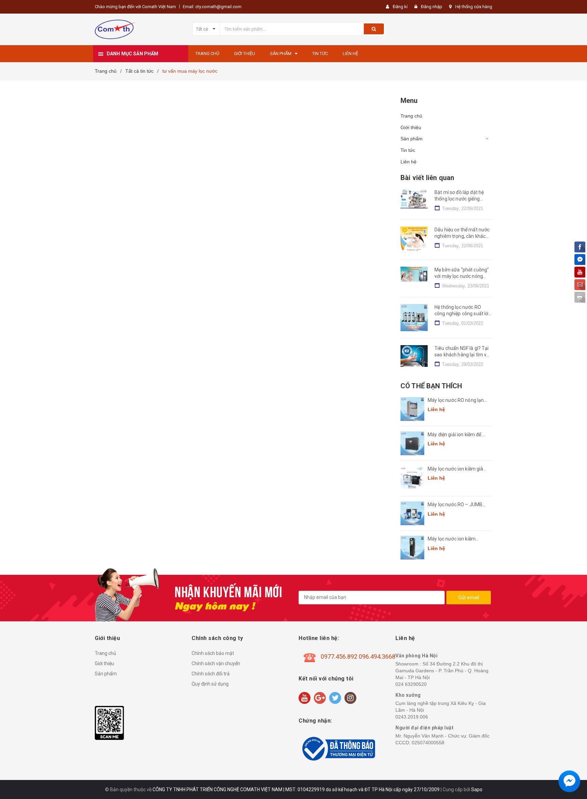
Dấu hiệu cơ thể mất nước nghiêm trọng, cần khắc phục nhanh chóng (462, 236)
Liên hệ (408, 161)
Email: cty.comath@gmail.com (212, 6)
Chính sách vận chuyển (216, 663)
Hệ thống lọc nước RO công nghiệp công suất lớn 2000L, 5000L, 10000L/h (462, 313)
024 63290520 (411, 684)
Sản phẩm (412, 138)
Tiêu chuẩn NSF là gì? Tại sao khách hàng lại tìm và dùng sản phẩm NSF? (462, 354)
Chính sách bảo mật (213, 653)
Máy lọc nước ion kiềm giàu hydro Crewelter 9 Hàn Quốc (458, 469)
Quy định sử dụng (210, 684)
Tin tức (408, 150)
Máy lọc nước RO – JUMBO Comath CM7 (457, 505)
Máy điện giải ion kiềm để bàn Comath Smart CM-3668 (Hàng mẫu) (454, 435)
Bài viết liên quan (427, 178)
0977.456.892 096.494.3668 (358, 656)
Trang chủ (411, 116)
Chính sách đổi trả (211, 673)
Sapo (476, 789)
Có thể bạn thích (431, 386)
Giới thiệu (411, 127)
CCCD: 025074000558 (419, 742)
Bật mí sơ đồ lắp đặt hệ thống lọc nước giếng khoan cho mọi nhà (459, 199)
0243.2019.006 (411, 717)
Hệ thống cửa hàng (473, 6)
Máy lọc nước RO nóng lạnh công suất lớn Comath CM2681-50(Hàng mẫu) (457, 400)
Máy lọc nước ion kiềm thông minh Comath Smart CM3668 (457, 539)
